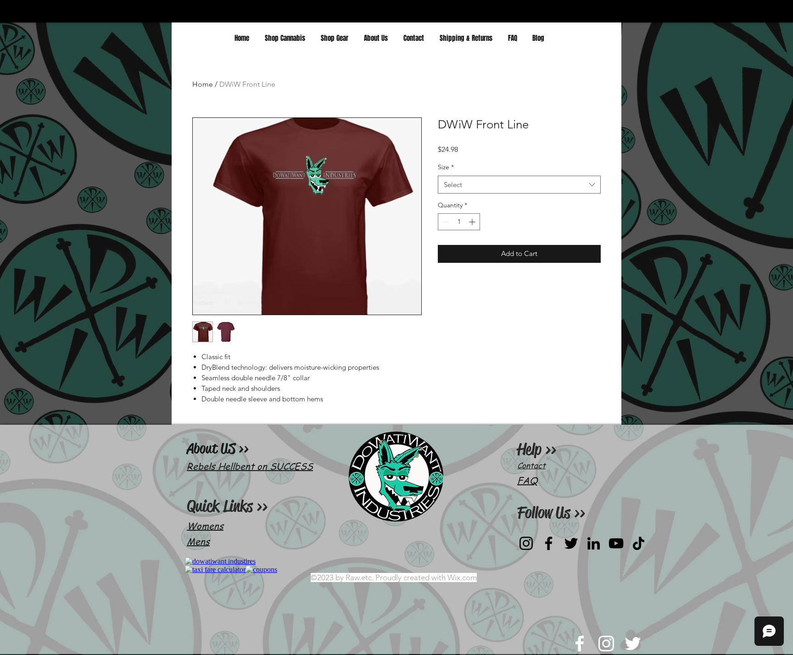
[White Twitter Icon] (632, 643)
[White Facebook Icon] (579, 643)
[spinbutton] (459, 222)
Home (202, 84)
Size (446, 167)
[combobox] (519, 185)
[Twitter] (571, 543)
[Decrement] (445, 222)
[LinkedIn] (594, 543)
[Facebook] (549, 543)
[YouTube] (616, 543)
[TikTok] (639, 543)
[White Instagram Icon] (606, 643)
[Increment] (473, 222)
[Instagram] (526, 543)
